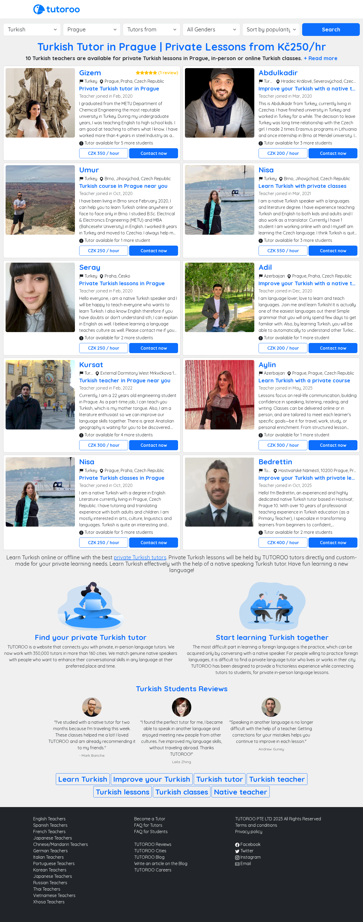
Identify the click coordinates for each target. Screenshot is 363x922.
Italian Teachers (48, 857)
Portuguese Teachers (54, 863)
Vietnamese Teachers (54, 895)
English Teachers (49, 818)
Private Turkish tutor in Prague (119, 88)
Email (245, 863)
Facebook (249, 844)
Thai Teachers (46, 889)
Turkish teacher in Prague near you (124, 380)
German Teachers (50, 850)
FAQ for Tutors (148, 825)
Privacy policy (248, 831)
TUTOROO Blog (149, 857)
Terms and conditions (256, 825)
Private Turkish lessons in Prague (122, 283)
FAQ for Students (151, 831)
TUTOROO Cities (150, 850)
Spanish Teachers (50, 825)
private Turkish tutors (140, 557)
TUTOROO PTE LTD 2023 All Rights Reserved (278, 818)
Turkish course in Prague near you (123, 186)
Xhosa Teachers (49, 901)
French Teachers (49, 831)
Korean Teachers (49, 870)
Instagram (250, 857)
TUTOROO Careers (152, 870)
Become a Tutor (149, 818)
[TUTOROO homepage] (56, 8)
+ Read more (320, 58)
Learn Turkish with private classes (303, 186)
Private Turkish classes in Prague (121, 477)
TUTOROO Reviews (152, 844)
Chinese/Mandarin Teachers (60, 844)
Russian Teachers (50, 882)
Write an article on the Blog (160, 863)
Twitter (246, 850)
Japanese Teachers (52, 838)
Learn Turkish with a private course (304, 380)
